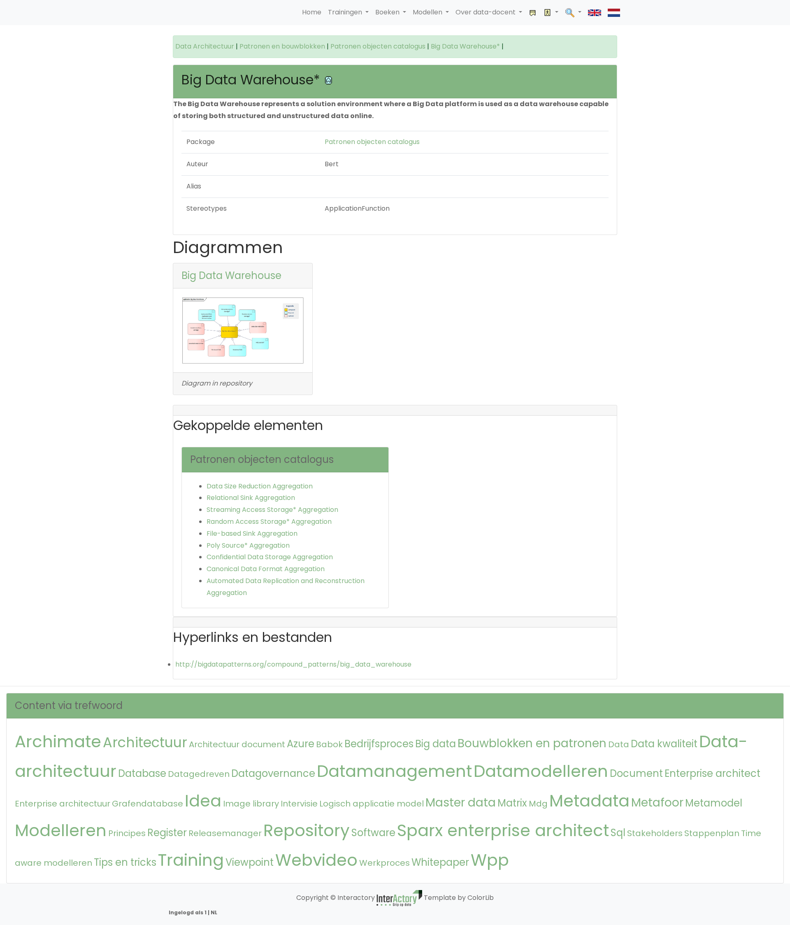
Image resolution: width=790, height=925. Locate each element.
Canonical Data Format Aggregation (266, 569)
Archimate (58, 741)
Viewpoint (249, 862)
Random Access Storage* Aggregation (269, 521)
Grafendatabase (147, 803)
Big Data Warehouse (231, 275)
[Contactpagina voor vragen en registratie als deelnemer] (532, 12)
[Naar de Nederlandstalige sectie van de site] (613, 12)
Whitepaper (440, 862)
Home (311, 12)
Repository (306, 830)
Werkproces (384, 863)
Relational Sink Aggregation (251, 497)
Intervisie (299, 803)
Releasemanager (225, 833)
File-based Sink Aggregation (252, 533)
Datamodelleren (541, 771)
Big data (435, 744)
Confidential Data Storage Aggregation (270, 557)
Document (636, 773)
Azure (300, 744)
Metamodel (713, 803)
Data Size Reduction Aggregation (260, 486)
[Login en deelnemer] (551, 12)
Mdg (538, 803)
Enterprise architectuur (62, 803)
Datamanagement (394, 771)
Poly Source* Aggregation (248, 545)
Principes (127, 833)
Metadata (589, 800)
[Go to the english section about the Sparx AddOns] (594, 12)
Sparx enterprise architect (503, 830)
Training (191, 860)
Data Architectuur (204, 46)
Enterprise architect (712, 773)
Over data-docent (486, 12)
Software (373, 832)
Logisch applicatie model (371, 803)
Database (142, 773)
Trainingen (346, 12)
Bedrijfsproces (379, 744)
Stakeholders (655, 833)
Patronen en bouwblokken (282, 46)
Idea (203, 800)
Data (618, 744)
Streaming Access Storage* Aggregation (272, 509)
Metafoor (657, 803)
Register (167, 832)
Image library (251, 803)
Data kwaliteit (664, 744)
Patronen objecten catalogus (377, 46)
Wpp (490, 860)
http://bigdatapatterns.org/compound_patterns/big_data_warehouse (293, 664)
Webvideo (316, 860)
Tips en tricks (125, 862)
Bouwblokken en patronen (532, 743)
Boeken (388, 12)
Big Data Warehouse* (465, 46)
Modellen (428, 12)
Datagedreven (199, 774)
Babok (329, 744)
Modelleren (61, 830)
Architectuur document (237, 744)
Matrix (512, 803)
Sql (618, 832)
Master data (460, 803)
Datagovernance (273, 773)
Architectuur (145, 742)
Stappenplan (711, 833)
